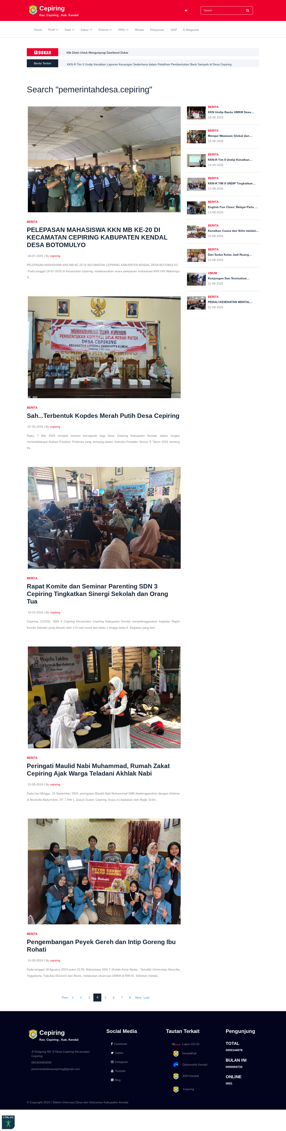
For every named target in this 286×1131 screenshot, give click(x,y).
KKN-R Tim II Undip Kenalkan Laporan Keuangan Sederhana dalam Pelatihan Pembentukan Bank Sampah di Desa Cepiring (149, 63)
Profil (51, 29)
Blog (118, 1080)
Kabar (85, 29)
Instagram (121, 1062)
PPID (121, 29)
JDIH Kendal (189, 1076)
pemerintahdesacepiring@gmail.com (55, 1069)
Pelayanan (157, 29)
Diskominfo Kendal (193, 1064)
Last (146, 997)
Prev (65, 997)
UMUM (212, 273)
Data (68, 29)
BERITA (32, 221)
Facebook (120, 1043)
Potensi (103, 29)
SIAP (173, 29)
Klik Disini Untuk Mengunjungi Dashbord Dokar (97, 52)
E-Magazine (191, 29)
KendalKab (188, 1053)
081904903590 (41, 1062)
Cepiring (187, 1089)
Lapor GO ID (190, 1044)
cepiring (55, 256)
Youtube (120, 1071)
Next (138, 997)
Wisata (139, 29)
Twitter (119, 1053)
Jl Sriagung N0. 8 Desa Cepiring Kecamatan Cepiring (60, 1054)
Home (38, 29)
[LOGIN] (186, 10)
